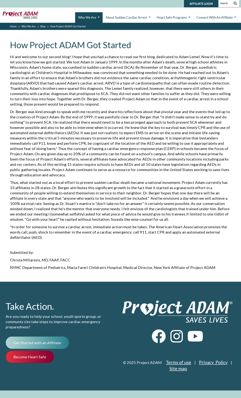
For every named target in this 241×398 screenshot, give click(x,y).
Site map (178, 368)
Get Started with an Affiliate (37, 342)
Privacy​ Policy (213, 362)
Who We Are (28, 26)
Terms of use (178, 362)
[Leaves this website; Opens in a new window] (159, 339)
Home (13, 26)
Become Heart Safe (29, 357)
